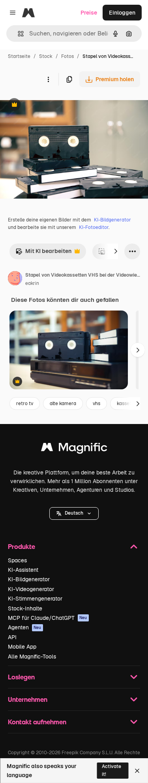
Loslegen (21, 677)
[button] (74, 513)
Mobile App (22, 646)
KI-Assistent (23, 569)
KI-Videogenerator (31, 589)
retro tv (24, 403)
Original (50, 105)
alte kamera (63, 403)
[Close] (137, 771)
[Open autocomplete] (17, 34)
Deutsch (74, 513)
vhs (96, 403)
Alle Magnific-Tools (32, 656)
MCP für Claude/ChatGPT (47, 617)
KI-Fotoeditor (94, 227)
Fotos (67, 56)
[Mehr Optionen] (48, 79)
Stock (45, 56)
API (12, 637)
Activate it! (111, 770)
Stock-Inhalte (25, 608)
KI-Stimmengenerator (35, 598)
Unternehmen (27, 699)
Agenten (24, 627)
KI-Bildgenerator (112, 220)
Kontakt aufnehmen (37, 722)
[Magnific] (74, 449)
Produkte (21, 546)
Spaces (17, 560)
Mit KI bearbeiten (43, 253)
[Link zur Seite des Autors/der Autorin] (15, 279)
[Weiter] (116, 251)
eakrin (32, 283)
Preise (89, 12)
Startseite (19, 56)
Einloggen (122, 12)
